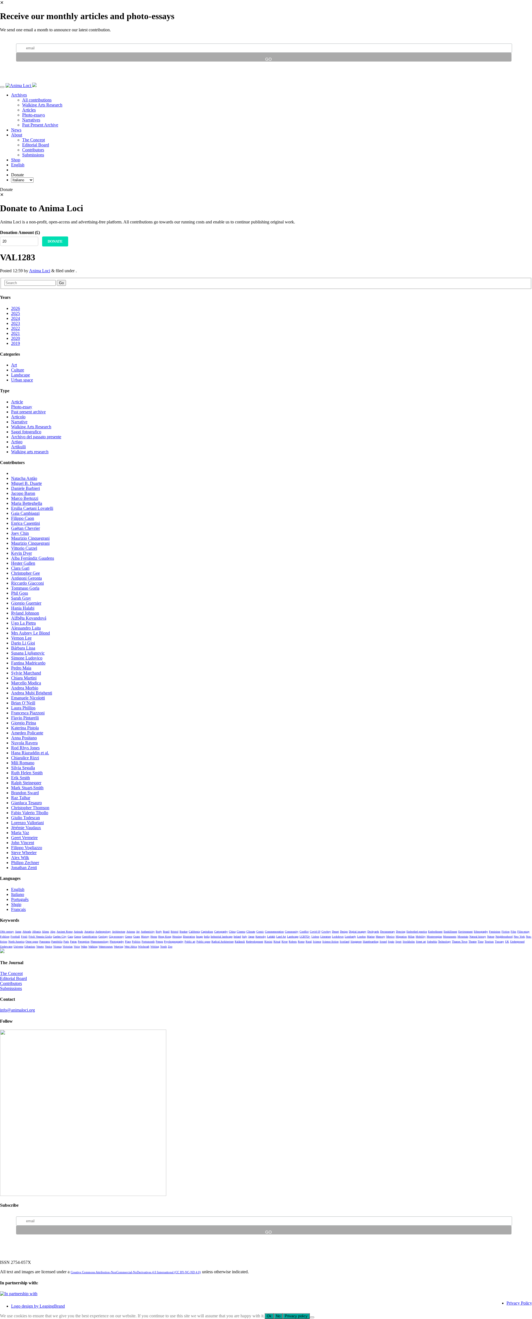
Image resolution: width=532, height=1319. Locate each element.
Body (159, 931)
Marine (371, 936)
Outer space (31, 941)
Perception (83, 941)
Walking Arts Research (42, 105)
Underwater (6, 946)
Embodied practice (416, 931)
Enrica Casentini (25, 523)
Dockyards (373, 931)
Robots (293, 941)
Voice (77, 946)
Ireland (237, 936)
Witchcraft (143, 946)
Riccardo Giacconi (27, 583)
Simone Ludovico (26, 658)
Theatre (473, 941)
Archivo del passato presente (36, 436)
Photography (117, 941)
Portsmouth (148, 941)
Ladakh (271, 936)
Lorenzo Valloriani (27, 822)
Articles (29, 110)
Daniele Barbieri (25, 488)
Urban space (22, 380)
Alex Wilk (20, 857)
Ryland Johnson (25, 613)
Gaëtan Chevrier (25, 528)
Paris (66, 941)
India (206, 936)
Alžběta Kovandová (28, 618)
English (17, 164)
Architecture (118, 931)
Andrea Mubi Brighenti (31, 693)
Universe (18, 946)
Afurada (26, 931)
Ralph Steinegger (26, 782)
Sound (383, 941)
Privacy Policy (519, 1303)
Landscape (20, 375)
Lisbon (315, 936)
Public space (203, 941)
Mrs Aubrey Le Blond (30, 633)
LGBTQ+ (305, 936)
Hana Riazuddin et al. (30, 752)
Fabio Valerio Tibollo (29, 812)
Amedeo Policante (27, 732)
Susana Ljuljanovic (28, 653)
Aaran (18, 931)
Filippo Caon (22, 518)
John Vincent (22, 842)
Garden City (59, 936)
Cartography (221, 931)
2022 (15, 328)
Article (17, 401)
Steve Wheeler (24, 852)
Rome (301, 941)
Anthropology (103, 931)
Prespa (159, 941)
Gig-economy (116, 936)
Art (14, 365)
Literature (325, 936)
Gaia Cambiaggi (25, 513)
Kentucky (260, 936)
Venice (48, 946)
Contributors (33, 149)
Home (153, 936)
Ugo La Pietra (23, 623)
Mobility (421, 936)
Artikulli (18, 446)
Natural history (477, 936)
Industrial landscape (221, 936)
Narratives (31, 120)
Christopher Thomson (30, 807)
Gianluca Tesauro (26, 802)
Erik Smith (20, 777)
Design (344, 931)
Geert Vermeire (24, 837)
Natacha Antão (24, 478)
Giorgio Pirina (23, 722)
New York (519, 936)
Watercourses (106, 946)
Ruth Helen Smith (27, 772)
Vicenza (57, 946)
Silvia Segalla (23, 767)
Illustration (189, 936)
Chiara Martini (24, 678)
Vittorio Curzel (24, 548)
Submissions (33, 154)
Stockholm (409, 941)
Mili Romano (22, 762)
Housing (177, 936)
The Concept (33, 139)
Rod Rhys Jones (25, 747)
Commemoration (274, 931)
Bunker (184, 931)
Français (18, 909)
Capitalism (207, 931)
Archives (19, 95)
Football (15, 936)
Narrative (19, 421)
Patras (73, 941)
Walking (93, 946)
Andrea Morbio (24, 688)
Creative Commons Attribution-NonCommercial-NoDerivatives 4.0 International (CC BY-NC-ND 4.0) (136, 1272)
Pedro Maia (21, 668)
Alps (52, 931)
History (145, 936)
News (16, 130)
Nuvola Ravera (24, 742)
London (361, 936)
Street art (421, 941)
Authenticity (148, 931)
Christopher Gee (25, 573)
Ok (269, 1316)
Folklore (4, 936)
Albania (36, 931)
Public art (190, 941)
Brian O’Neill (23, 703)
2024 (15, 318)
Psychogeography (173, 941)
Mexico (390, 936)
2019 (15, 343)
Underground (517, 941)
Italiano (17, 894)
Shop (15, 159)
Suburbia (432, 941)
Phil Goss (19, 593)
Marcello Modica (26, 683)
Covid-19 (315, 931)
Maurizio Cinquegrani (30, 538)
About (16, 135)
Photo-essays (33, 115)
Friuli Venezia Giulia (40, 936)
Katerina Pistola (25, 727)
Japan (251, 936)
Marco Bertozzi (24, 498)
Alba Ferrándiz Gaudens (32, 558)
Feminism (494, 931)
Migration (401, 936)
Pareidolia (56, 941)
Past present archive (28, 411)
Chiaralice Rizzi (25, 757)
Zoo (170, 946)
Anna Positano (24, 737)
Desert (335, 931)
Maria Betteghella (26, 503)
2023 (15, 323)
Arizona (130, 931)
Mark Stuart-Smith (27, 787)
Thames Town (459, 941)
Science (317, 941)
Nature (490, 936)
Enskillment (450, 931)
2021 (15, 333)
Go (61, 283)
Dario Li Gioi (23, 643)
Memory (380, 936)
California (194, 931)
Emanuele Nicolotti (28, 698)
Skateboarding (370, 941)
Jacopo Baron (23, 493)
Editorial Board (35, 144)
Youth (163, 946)
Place (128, 941)
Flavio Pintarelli (25, 717)
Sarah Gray (21, 598)
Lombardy (350, 936)
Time (481, 941)
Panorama (44, 941)
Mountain (462, 936)
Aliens (45, 931)
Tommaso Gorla (25, 588)
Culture (17, 370)
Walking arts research (29, 451)
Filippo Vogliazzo (26, 847)
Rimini (268, 941)
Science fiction (330, 941)
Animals (78, 931)
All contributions (37, 100)
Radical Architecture (222, 941)
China (232, 931)
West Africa (130, 946)
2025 (15, 313)
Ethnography (481, 931)
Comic (260, 931)
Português (20, 899)
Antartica (89, 931)
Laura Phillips (23, 708)
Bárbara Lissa (23, 648)
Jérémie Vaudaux (26, 827)
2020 (15, 338)
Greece (128, 936)
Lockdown (338, 936)
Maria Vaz (20, 832)
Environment (465, 931)
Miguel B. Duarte (26, 483)
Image (199, 936)
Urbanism (29, 946)
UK (507, 941)
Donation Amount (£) (20, 232)
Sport (398, 941)
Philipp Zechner (25, 862)
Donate (55, 241)
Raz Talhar (20, 797)
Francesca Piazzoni (28, 713)
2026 (15, 308)
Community (291, 931)
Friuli (24, 936)
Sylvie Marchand (26, 673)
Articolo (18, 416)
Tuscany (499, 941)
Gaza (70, 936)
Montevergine (434, 936)
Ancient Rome (65, 931)
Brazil (166, 931)
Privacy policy (296, 1316)
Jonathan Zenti (24, 867)
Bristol (174, 931)
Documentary (387, 931)
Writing (154, 946)
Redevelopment (254, 941)
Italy (244, 936)
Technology (444, 941)
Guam (136, 936)
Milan (411, 936)
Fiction (506, 931)
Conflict (304, 931)
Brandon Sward (25, 792)
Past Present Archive (40, 125)
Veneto (40, 946)
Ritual (276, 941)
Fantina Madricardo (28, 663)
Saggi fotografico (26, 431)
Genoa (77, 936)
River (285, 941)
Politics (136, 941)
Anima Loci (39, 270)
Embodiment (435, 931)
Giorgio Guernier (26, 603)
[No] (312, 1317)
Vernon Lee (21, 638)
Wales (84, 946)
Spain (391, 941)
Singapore (356, 941)
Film (513, 931)
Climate (250, 931)
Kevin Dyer (21, 553)
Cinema (241, 931)
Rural (309, 941)
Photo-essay (21, 406)
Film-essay (523, 931)
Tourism (489, 941)
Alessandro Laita (26, 628)
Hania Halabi (22, 608)
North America (16, 941)
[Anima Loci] (19, 85)
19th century (7, 931)
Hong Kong (164, 936)
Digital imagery (357, 931)
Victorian (68, 946)
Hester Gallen (23, 563)
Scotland (344, 941)
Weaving (118, 946)
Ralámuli (240, 941)
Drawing (400, 931)
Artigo (16, 441)
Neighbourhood (504, 936)
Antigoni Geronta (26, 578)
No (278, 1316)
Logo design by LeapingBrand (38, 1306)
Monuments (449, 936)
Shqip (16, 904)
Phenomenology (100, 941)
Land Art (281, 936)
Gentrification (89, 936)
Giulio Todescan (25, 817)
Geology (103, 936)
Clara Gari (20, 568)
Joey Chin (20, 533)
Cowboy (326, 931)
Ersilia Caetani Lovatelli (32, 508)
